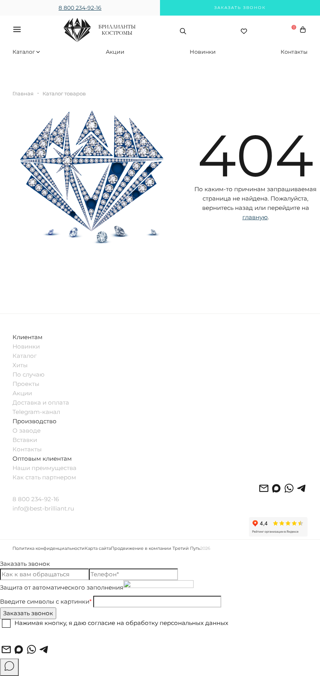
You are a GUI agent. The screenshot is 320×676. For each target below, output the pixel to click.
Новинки (203, 51)
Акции (115, 51)
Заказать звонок (240, 7)
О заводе (26, 430)
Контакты (294, 51)
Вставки (24, 440)
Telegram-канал (36, 411)
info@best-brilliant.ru (43, 508)
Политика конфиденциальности (48, 548)
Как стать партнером (44, 477)
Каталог (23, 51)
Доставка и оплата (40, 402)
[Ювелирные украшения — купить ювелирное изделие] (99, 37)
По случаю (28, 374)
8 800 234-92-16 (80, 7)
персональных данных (194, 623)
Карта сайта (98, 548)
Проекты (25, 383)
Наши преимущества (44, 468)
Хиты (20, 365)
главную (255, 217)
